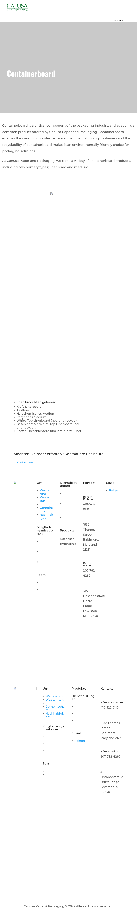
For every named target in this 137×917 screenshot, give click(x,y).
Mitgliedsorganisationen (62, 10)
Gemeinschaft (46, 509)
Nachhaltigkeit (46, 516)
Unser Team (44, 584)
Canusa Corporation (46, 544)
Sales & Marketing (70, 497)
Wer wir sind (46, 492)
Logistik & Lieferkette (70, 509)
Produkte (98, 6)
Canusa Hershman (47, 555)
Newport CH (46, 563)
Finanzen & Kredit (70, 519)
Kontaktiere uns (54, 14)
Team (95, 10)
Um (40, 6)
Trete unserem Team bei (46, 594)
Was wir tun (46, 499)
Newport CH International (55, 752)
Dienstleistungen (66, 6)
